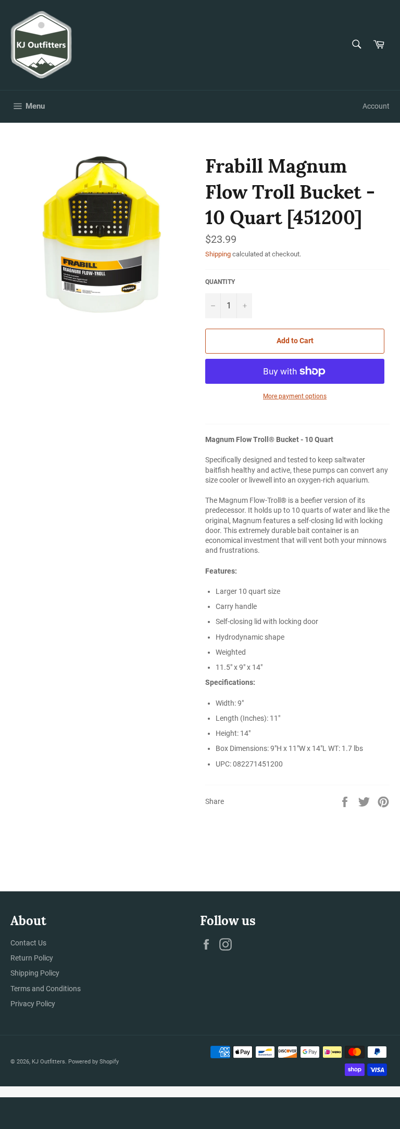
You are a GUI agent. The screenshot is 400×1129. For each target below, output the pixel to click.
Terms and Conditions (45, 988)
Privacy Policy (32, 1004)
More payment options (295, 396)
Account (376, 106)
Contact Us (28, 943)
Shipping (218, 254)
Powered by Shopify (93, 1061)
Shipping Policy (34, 973)
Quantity (220, 282)
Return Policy (31, 958)
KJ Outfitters (48, 1061)
